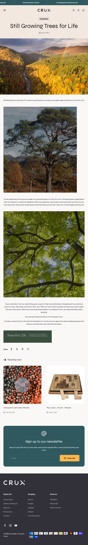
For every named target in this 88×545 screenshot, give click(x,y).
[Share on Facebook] (11, 349)
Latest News (8, 499)
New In (30, 499)
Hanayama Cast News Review (16, 408)
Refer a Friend (55, 508)
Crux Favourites (34, 516)
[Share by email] (28, 349)
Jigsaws (31, 508)
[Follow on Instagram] (10, 525)
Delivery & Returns (10, 503)
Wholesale (54, 503)
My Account (7, 512)
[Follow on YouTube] (15, 525)
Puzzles (31, 503)
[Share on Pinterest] (22, 349)
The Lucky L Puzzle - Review (59, 408)
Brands (30, 512)
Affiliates (53, 499)
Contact (6, 516)
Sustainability (44, 19)
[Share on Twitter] (17, 349)
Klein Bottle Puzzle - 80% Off (27, 2)
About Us (6, 508)
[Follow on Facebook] (4, 525)
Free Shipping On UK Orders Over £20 (63, 2)
